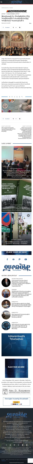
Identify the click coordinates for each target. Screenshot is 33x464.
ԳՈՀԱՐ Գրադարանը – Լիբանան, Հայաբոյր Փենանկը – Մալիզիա (16, 242)
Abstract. (4, 460)
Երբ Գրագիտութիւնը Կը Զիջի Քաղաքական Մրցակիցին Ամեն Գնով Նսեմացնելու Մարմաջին (21, 305)
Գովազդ (16, 96)
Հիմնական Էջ (5, 7)
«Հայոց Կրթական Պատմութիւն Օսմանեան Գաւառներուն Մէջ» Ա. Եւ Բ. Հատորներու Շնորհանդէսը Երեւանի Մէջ (16, 208)
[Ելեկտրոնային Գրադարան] (16, 344)
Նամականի (14, 289)
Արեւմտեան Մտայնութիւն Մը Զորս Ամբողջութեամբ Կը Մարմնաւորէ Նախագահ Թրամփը (21, 326)
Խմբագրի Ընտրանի (16, 239)
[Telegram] (22, 445)
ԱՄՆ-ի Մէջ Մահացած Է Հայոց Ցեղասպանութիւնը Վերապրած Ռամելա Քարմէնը (8, 129)
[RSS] (18, 445)
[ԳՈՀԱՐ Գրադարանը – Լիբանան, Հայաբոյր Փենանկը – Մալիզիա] (16, 228)
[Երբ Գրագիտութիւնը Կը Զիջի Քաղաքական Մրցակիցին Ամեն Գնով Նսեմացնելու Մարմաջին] (6, 304)
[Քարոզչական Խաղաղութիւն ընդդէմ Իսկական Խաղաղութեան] (6, 314)
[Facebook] (7, 259)
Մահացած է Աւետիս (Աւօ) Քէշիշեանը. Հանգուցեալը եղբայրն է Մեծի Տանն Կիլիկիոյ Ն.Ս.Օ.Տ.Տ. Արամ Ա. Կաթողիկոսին (21, 283)
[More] (19, 27)
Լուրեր (11, 7)
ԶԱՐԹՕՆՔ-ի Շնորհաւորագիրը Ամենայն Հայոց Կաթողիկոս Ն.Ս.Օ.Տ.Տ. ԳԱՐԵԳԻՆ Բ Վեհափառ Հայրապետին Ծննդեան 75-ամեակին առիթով (21, 294)
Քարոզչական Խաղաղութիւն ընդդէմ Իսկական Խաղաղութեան (21, 316)
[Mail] (13, 259)
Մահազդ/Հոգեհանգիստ (17, 278)
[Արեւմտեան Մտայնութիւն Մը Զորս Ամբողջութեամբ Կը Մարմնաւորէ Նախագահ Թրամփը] (6, 325)
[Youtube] (25, 259)
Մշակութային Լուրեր (13, 13)
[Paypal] (19, 259)
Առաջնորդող (15, 301)
